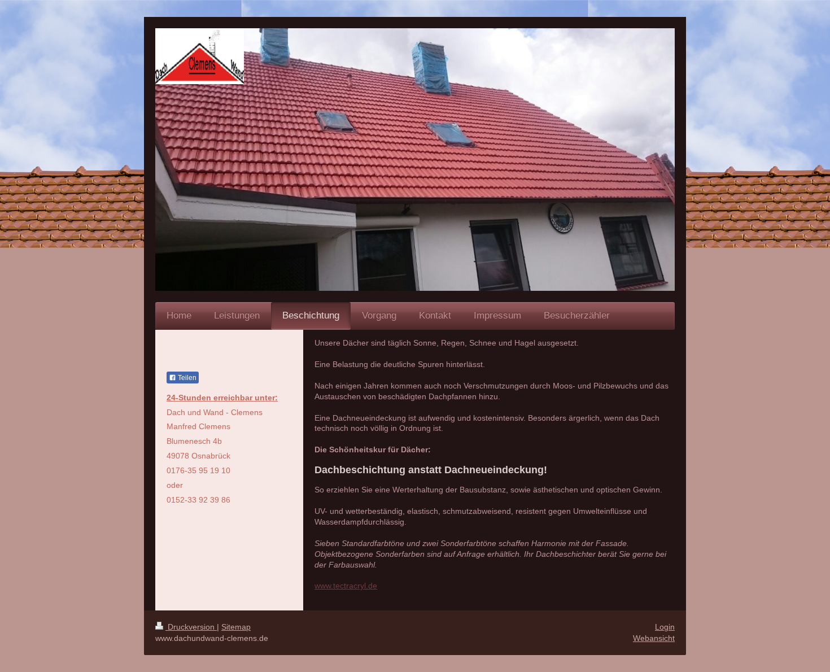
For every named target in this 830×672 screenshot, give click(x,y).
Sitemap (236, 626)
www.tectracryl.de (345, 585)
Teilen (186, 378)
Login (665, 626)
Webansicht (654, 638)
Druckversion (191, 626)
